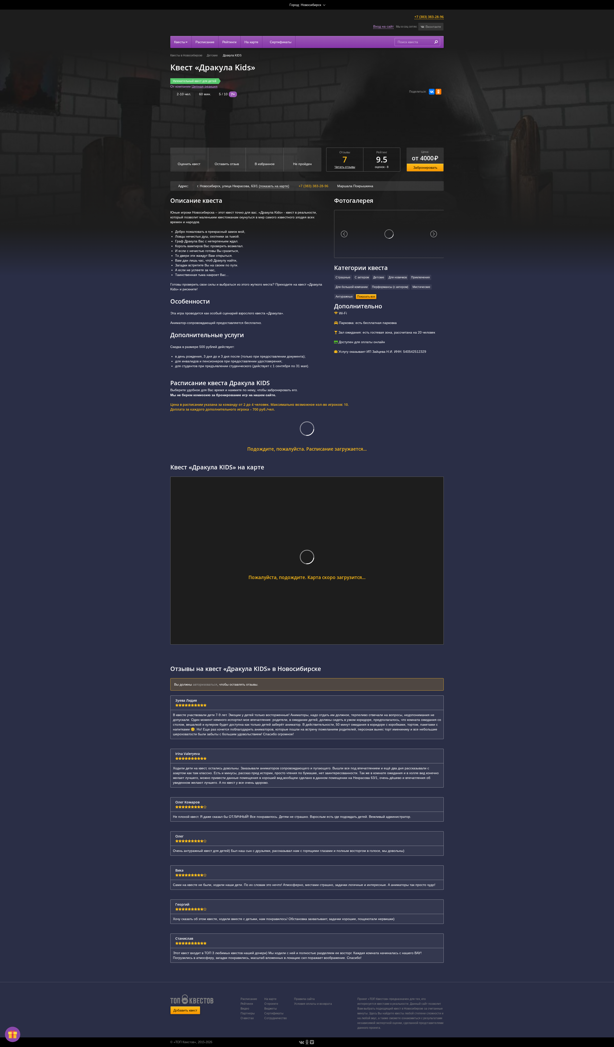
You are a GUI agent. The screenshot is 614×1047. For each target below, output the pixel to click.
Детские (212, 55)
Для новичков (398, 277)
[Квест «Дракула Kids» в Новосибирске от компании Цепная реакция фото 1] (389, 234)
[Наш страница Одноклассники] (307, 1042)
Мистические (421, 287)
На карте (251, 42)
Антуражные (344, 296)
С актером (362, 277)
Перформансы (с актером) (390, 287)
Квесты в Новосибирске (186, 55)
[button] (431, 27)
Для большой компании (352, 287)
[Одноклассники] (438, 92)
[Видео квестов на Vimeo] (312, 1042)
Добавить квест (185, 1010)
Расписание (204, 42)
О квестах (247, 1018)
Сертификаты (280, 42)
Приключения (420, 277)
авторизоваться (205, 684)
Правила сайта (304, 999)
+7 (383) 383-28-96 (429, 16)
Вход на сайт (383, 26)
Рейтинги (229, 42)
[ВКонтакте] (432, 92)
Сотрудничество (275, 1018)
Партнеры (248, 1013)
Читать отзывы (345, 167)
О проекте (271, 1003)
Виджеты (270, 1008)
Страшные (343, 277)
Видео (245, 1008)
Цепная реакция (205, 86)
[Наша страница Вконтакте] (301, 1042)
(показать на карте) (274, 186)
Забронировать (425, 167)
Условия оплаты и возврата (313, 1003)
